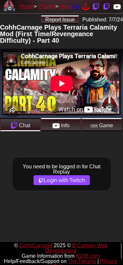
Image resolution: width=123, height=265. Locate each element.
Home (27, 6)
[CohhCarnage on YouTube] (117, 6)
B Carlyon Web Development (76, 248)
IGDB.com (88, 256)
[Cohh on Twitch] (106, 6)
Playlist (46, 6)
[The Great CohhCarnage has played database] (85, 6)
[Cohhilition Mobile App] (75, 6)
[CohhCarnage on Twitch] (96, 6)
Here (66, 6)
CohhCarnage (35, 245)
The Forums (82, 261)
